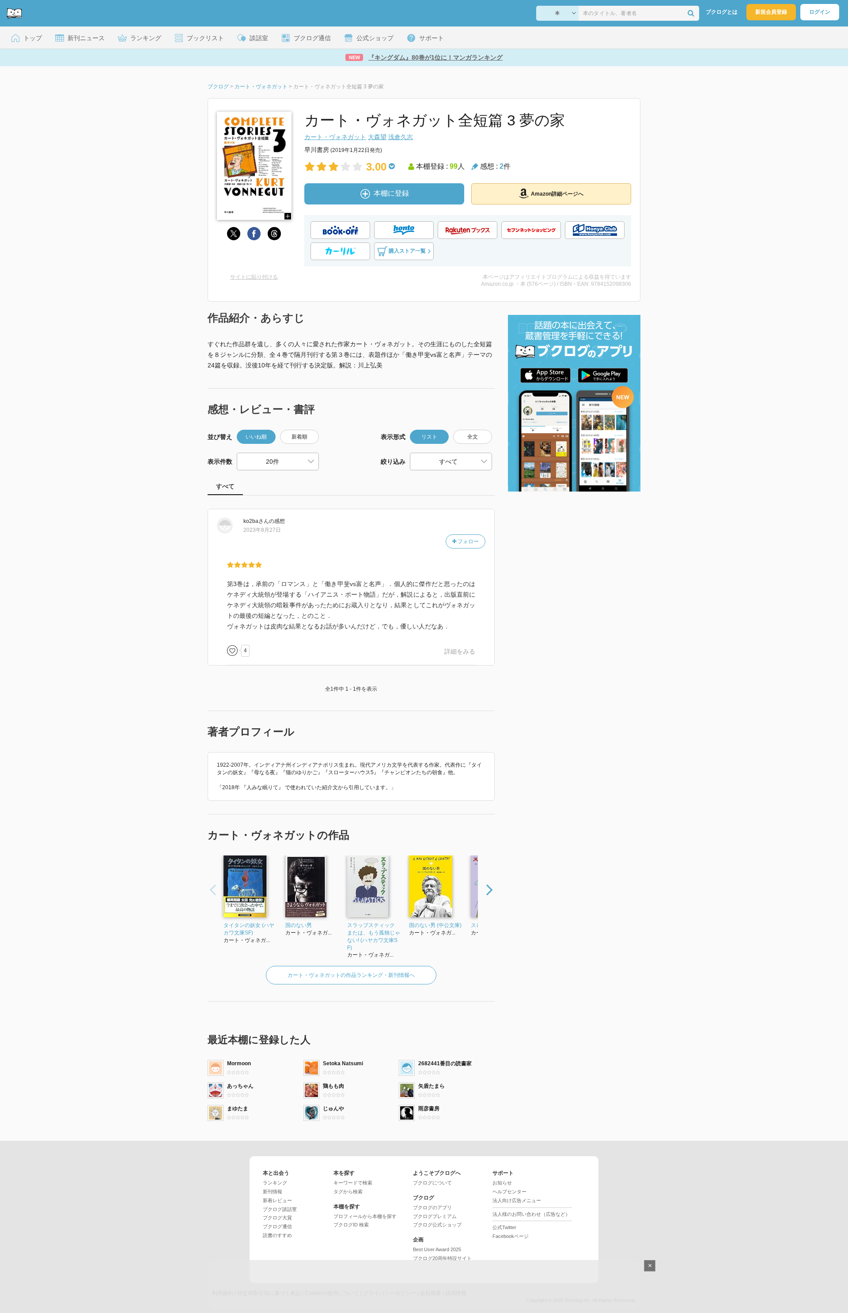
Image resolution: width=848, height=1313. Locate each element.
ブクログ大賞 (277, 1217)
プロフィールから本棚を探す (365, 1216)
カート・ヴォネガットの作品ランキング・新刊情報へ (351, 975)
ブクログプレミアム (435, 1216)
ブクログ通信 (277, 1226)
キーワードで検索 (352, 1182)
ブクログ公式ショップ (437, 1224)
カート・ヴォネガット (335, 136)
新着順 (299, 437)
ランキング (275, 1182)
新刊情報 (272, 1191)
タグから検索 (348, 1191)
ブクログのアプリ (432, 1207)
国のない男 (298, 925)
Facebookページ (510, 1236)
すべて (225, 486)
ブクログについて (432, 1182)
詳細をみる (459, 651)
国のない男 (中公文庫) (435, 925)
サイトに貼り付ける (254, 277)
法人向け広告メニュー (516, 1200)
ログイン (819, 12)
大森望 (377, 136)
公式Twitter (504, 1227)
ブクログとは (722, 12)
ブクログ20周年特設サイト (442, 1258)
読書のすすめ (277, 1235)
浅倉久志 (400, 136)
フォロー (467, 541)
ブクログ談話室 (280, 1209)
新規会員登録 (771, 12)
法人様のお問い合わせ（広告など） (531, 1214)
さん (256, 521)
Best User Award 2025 (437, 1249)
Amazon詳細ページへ (557, 194)
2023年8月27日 (262, 530)
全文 (472, 437)
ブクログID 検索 (351, 1224)
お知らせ (502, 1182)
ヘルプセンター (509, 1191)
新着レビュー (277, 1200)
